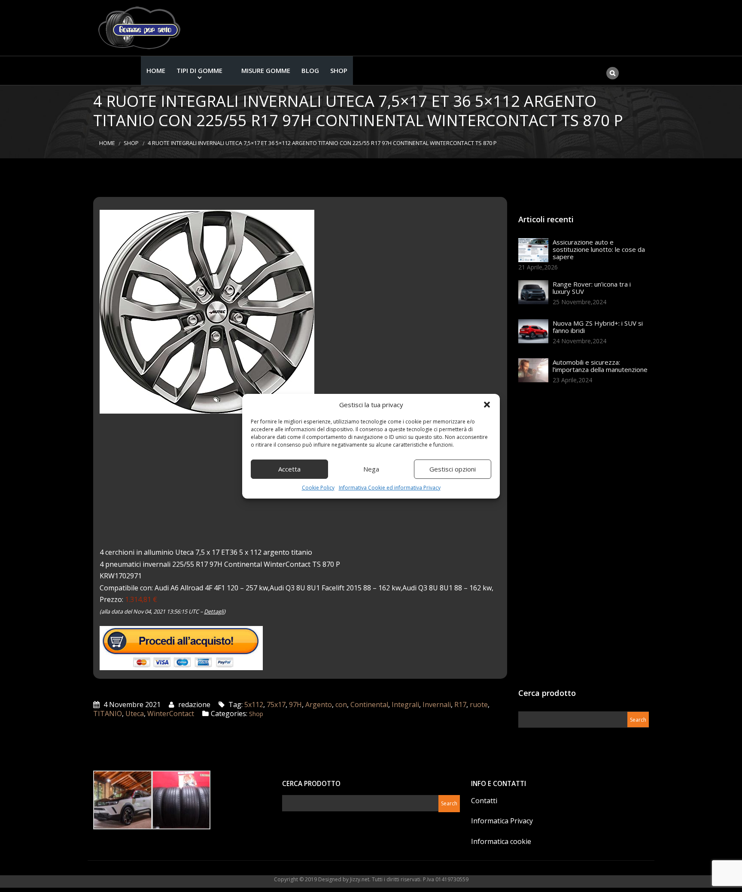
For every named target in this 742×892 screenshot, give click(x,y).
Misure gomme (265, 70)
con (341, 704)
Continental (369, 704)
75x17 (276, 704)
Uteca (134, 713)
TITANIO (107, 713)
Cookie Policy (318, 487)
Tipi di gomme (199, 70)
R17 (460, 704)
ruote (479, 704)
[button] (487, 404)
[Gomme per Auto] (141, 27)
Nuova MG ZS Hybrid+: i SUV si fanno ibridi (598, 327)
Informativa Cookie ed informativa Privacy (390, 487)
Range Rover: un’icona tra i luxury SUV (592, 288)
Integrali (405, 704)
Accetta (289, 469)
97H (295, 704)
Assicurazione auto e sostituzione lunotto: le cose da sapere (599, 249)
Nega (371, 469)
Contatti (484, 800)
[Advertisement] (582, 539)
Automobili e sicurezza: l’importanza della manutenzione (600, 366)
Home (155, 70)
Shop (338, 70)
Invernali (437, 704)
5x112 (253, 704)
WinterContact (170, 713)
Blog (310, 70)
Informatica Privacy (502, 820)
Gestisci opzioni (452, 469)
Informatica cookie (501, 841)
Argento (318, 704)
